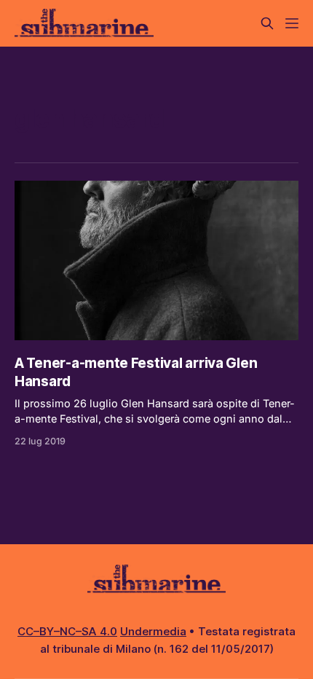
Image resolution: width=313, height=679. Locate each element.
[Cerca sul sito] (267, 23)
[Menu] (292, 23)
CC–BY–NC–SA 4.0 (67, 631)
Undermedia (153, 631)
